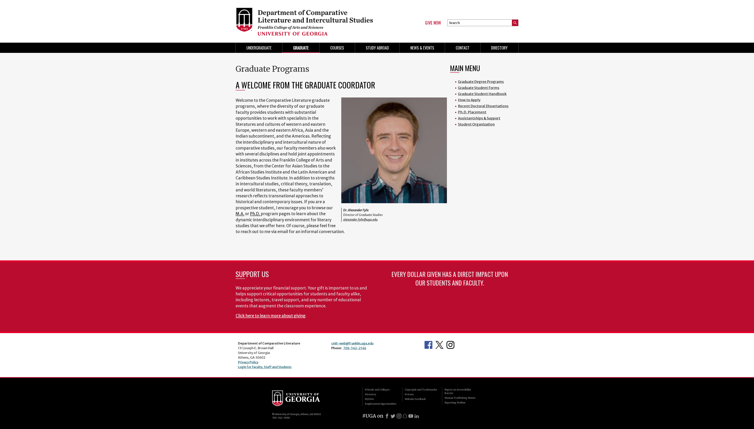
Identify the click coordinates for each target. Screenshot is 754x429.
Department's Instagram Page (450, 345)
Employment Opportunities (380, 403)
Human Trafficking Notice (460, 397)
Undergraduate (259, 48)
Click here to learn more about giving (271, 315)
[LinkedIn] (416, 416)
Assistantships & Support (479, 118)
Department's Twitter (439, 345)
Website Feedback (415, 399)
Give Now (433, 23)
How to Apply (469, 100)
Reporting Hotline (455, 402)
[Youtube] (410, 416)
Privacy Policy (248, 362)
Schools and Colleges (377, 389)
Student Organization (476, 124)
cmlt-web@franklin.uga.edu (352, 343)
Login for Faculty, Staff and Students (265, 367)
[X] (393, 416)
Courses (337, 48)
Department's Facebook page (428, 345)
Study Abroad (377, 48)
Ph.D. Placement (472, 112)
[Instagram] (399, 416)
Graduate (301, 48)
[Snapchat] (405, 416)
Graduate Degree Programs (481, 81)
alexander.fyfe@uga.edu (360, 219)
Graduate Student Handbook (482, 94)
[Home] (304, 19)
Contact (462, 48)
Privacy (409, 394)
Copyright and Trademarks (421, 389)
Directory (499, 48)
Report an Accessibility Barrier (458, 391)
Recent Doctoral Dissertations (483, 106)
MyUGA (369, 399)
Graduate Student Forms (478, 87)
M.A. (240, 213)
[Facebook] (387, 416)
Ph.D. (255, 213)
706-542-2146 (354, 348)
